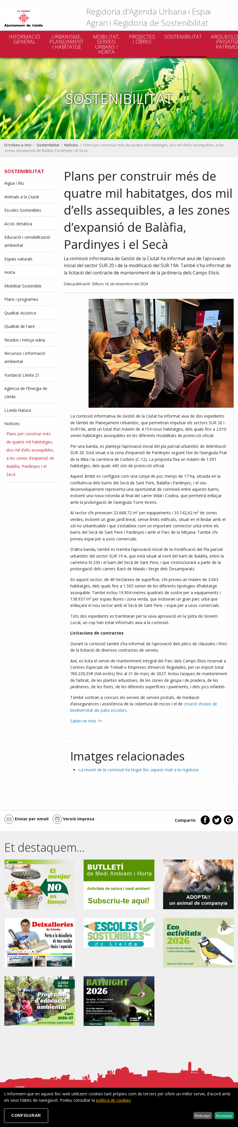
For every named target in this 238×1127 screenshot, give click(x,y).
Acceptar (224, 1115)
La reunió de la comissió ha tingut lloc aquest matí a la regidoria (138, 769)
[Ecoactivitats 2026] (198, 942)
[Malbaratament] (39, 884)
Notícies (71, 145)
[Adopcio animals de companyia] (198, 884)
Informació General (24, 39)
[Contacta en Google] (228, 823)
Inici (28, 145)
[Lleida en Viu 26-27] (39, 1000)
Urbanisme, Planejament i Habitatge (66, 41)
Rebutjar (202, 1115)
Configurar (26, 1115)
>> (99, 721)
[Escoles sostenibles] (119, 932)
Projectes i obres (142, 39)
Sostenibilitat (183, 36)
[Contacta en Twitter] (217, 823)
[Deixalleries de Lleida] (39, 942)
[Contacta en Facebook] (205, 823)
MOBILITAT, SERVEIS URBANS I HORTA (106, 44)
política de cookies (113, 1100)
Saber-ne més (83, 721)
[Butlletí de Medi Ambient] (119, 884)
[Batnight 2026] (119, 1000)
